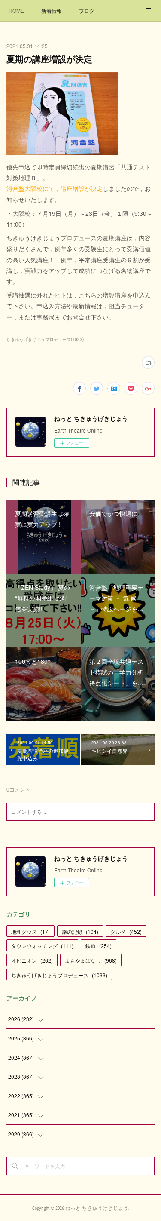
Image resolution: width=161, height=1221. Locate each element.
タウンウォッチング (42, 945)
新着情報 (51, 10)
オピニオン (32, 960)
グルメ (126, 931)
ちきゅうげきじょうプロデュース (59, 975)
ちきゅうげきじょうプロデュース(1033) (45, 339)
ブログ (86, 10)
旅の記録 (80, 931)
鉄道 (98, 945)
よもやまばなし (91, 960)
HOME (16, 10)
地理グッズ (30, 931)
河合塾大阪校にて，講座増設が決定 (54, 188)
